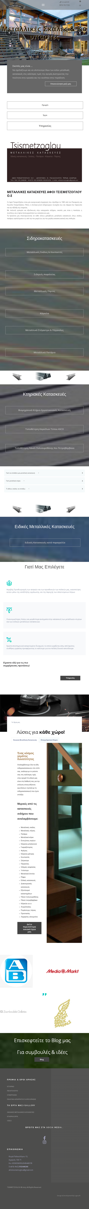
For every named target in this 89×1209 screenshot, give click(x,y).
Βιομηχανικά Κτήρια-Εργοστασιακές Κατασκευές (44, 410)
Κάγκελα (44, 313)
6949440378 (27, 1163)
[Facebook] (80, 1)
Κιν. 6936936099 (15, 1163)
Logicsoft (77, 1196)
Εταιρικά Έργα (12, 1116)
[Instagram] (80, 5)
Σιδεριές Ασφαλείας (44, 274)
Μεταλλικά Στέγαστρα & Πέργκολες (44, 330)
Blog (42, 1059)
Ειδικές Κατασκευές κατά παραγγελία (45, 542)
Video (9, 1121)
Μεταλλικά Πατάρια (44, 352)
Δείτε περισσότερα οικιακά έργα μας (29, 928)
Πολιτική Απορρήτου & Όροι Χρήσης (21, 1099)
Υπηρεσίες (45, 125)
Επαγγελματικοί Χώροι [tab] (49, 740)
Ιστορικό (10, 1086)
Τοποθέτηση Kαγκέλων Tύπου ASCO (44, 429)
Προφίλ (45, 105)
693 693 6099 (65, 5)
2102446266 (65, 2)
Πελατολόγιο (12, 1091)
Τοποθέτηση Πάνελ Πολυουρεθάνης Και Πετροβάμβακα (44, 448)
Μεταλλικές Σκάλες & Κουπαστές (44, 252)
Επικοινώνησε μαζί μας (61, 84)
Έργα (45, 115)
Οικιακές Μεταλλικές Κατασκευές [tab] (25, 740)
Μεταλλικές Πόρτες (44, 291)
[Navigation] (43, 5)
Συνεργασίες (12, 1095)
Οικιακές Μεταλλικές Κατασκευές (20, 1112)
